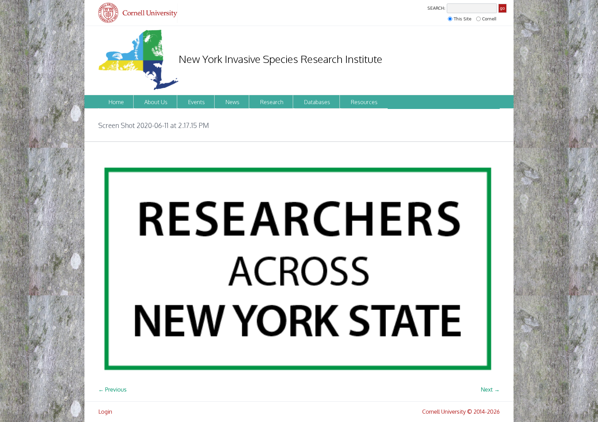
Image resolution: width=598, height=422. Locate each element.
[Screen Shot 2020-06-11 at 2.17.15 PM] (299, 269)
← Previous (112, 389)
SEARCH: (436, 8)
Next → (490, 389)
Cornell (489, 19)
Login (105, 411)
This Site (462, 19)
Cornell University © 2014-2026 (461, 411)
